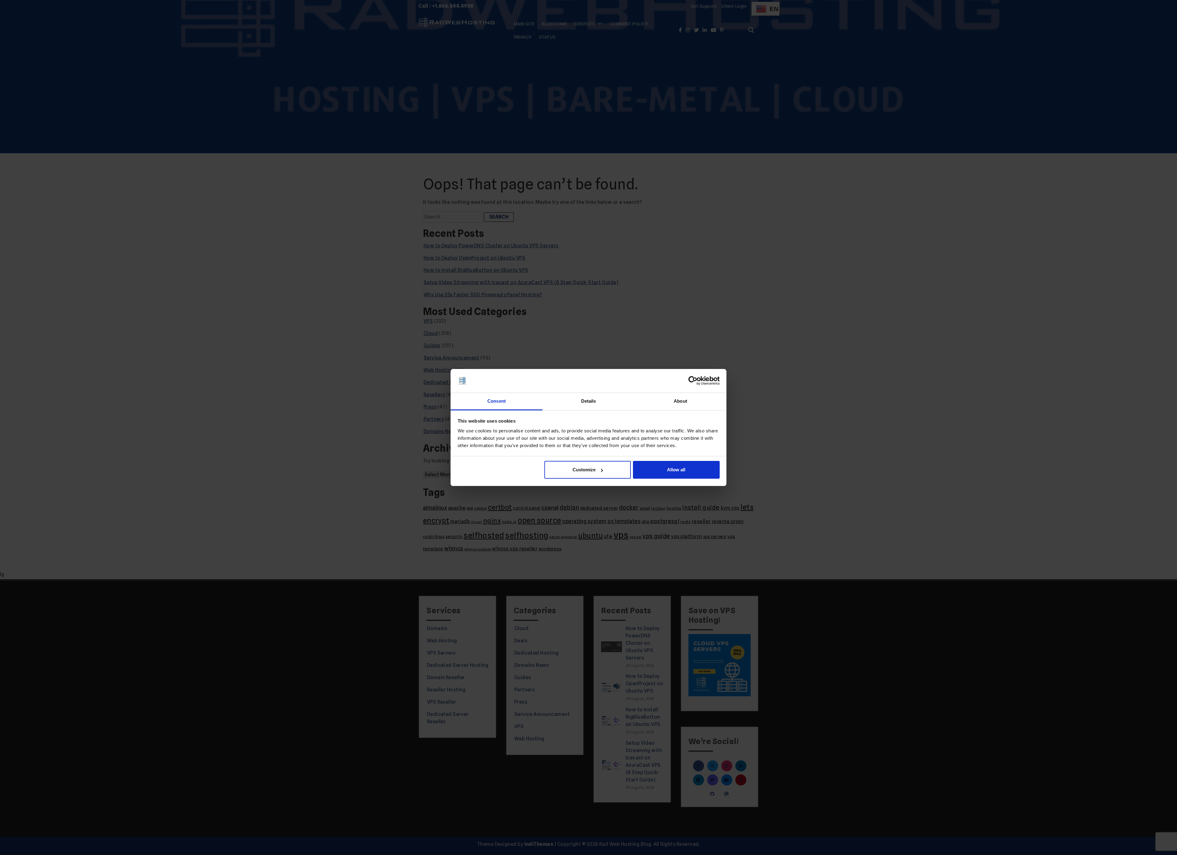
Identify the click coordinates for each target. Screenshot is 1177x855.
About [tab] (680, 401)
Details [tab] (588, 401)
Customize (584, 469)
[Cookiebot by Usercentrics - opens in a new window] (693, 381)
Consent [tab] (496, 401)
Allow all (676, 469)
